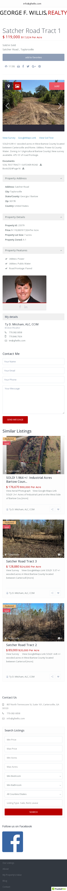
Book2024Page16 (11, 168)
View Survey (9, 137)
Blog (5, 880)
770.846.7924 (15, 336)
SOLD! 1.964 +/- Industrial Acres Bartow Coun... (29, 480)
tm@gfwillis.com (17, 340)
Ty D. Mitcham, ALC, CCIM (24, 290)
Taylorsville (27, 49)
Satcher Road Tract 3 (21, 561)
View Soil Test (46, 137)
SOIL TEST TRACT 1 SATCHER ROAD (20, 164)
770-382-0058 (13, 713)
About (6, 868)
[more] (24, 498)
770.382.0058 (15, 332)
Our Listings (8, 862)
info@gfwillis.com (32, 3)
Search (33, 812)
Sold (5, 45)
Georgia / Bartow (29, 196)
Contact (6, 886)
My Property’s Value (12, 874)
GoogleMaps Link (27, 137)
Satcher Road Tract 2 (21, 645)
